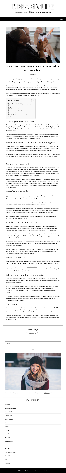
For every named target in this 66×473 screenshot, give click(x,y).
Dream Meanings (9, 422)
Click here (47, 393)
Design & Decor (9, 419)
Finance (7, 426)
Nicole (34, 74)
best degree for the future (15, 156)
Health (7, 430)
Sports (7, 459)
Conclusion (11, 116)
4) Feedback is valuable (13, 109)
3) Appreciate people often (15, 107)
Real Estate (8, 448)
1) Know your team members (15, 103)
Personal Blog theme (45, 470)
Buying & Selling (9, 411)
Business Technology (10, 408)
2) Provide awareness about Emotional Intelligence (21, 105)
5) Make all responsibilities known (16, 111)
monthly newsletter (32, 267)
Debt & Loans (8, 415)
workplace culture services (21, 169)
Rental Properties (10, 455)
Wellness (7, 463)
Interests (7, 437)
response (22, 204)
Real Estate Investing (10, 452)
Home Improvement (10, 433)
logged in (31, 333)
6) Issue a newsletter (13, 113)
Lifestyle (7, 444)
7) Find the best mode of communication (18, 115)
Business (7, 404)
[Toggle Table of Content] (32, 100)
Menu (61, 19)
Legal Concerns (9, 441)
